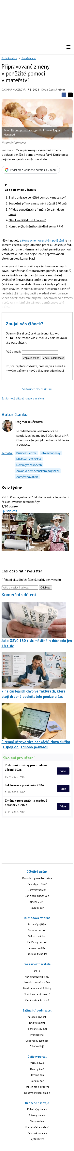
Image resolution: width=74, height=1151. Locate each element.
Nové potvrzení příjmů (37, 976)
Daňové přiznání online (37, 1093)
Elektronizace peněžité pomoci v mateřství (37, 197)
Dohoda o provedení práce (37, 878)
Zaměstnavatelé (27, 477)
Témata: (7, 453)
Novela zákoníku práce (37, 982)
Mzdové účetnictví (28, 459)
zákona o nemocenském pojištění (42, 240)
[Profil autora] (7, 426)
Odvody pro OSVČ (37, 884)
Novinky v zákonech (29, 465)
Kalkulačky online (37, 1109)
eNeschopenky (50, 453)
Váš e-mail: (13, 351)
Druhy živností (37, 1023)
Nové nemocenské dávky (37, 988)
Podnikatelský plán (37, 1029)
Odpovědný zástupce (37, 1040)
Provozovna (37, 1034)
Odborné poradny (37, 1133)
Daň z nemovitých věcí (37, 896)
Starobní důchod (37, 930)
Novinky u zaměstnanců (37, 994)
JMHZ (37, 970)
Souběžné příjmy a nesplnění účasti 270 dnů (38, 203)
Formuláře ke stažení (37, 1127)
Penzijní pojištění (37, 948)
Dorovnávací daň (37, 890)
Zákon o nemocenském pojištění (37, 471)
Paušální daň (37, 907)
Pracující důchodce (37, 954)
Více (63, 771)
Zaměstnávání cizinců (37, 1000)
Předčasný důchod (37, 942)
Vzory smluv (37, 1121)
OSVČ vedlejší (37, 1046)
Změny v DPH (37, 902)
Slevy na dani (37, 1075)
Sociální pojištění (37, 924)
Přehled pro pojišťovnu (37, 1087)
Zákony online (37, 1115)
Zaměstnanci (29, 58)
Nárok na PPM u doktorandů (27, 220)
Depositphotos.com (22, 130)
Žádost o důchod (37, 936)
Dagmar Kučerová (13, 89)
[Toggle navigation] (68, 47)
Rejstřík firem (37, 1139)
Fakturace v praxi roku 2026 (24, 785)
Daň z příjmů (37, 1069)
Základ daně (37, 1063)
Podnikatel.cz (9, 58)
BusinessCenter (26, 453)
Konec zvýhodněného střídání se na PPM (36, 226)
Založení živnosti (37, 1017)
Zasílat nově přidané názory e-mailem (23, 398)
